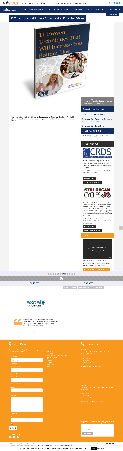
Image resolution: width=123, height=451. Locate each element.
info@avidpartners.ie (88, 362)
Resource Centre (77, 9)
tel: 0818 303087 (19, 351)
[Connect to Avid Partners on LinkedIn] (14, 438)
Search (117, 9)
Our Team (22, 9)
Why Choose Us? (63, 9)
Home (3, 10)
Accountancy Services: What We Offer (41, 9)
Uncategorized (10, 10)
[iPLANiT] (109, 444)
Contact (97, 9)
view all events (70, 288)
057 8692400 (86, 393)
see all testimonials (92, 182)
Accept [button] (94, 448)
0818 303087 (86, 358)
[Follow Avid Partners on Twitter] (10, 438)
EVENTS (88, 283)
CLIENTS (34, 283)
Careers (89, 9)
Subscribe (85, 425)
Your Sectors (107, 9)
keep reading (89, 178)
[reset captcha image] (14, 424)
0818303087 (115, 3)
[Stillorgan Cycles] (97, 193)
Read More (100, 448)
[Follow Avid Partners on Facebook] (18, 438)
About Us (50, 351)
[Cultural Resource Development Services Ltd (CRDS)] (97, 153)
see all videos (103, 269)
